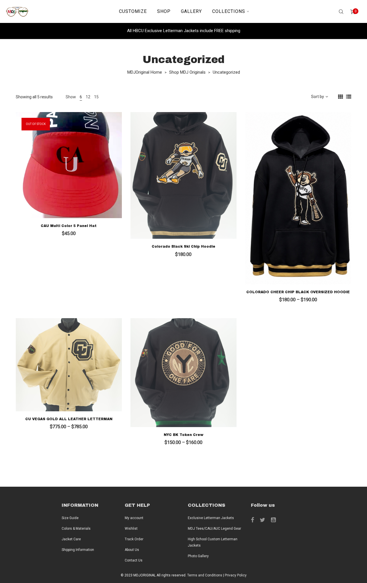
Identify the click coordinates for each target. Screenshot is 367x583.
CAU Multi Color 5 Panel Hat (69, 226)
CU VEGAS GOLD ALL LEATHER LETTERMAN (68, 419)
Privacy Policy (236, 575)
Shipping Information (78, 550)
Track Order (134, 539)
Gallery (191, 11)
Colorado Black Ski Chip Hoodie (183, 246)
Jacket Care (71, 539)
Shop (164, 11)
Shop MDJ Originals (187, 72)
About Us (132, 550)
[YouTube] (273, 520)
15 (96, 97)
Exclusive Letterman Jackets (211, 518)
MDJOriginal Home (144, 72)
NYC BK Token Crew (183, 435)
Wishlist (131, 529)
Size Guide (70, 518)
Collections (228, 11)
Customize (133, 11)
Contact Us (133, 560)
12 (88, 97)
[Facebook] (252, 520)
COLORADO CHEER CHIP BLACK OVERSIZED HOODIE (298, 292)
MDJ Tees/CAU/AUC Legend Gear (214, 529)
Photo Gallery (198, 556)
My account (134, 518)
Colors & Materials (76, 529)
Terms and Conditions (204, 575)
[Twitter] (262, 520)
